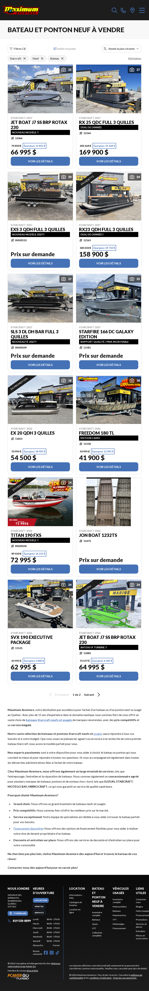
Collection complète (97, 934)
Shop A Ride (32, 970)
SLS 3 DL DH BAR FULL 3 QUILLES (35, 334)
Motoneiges (118, 924)
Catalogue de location (75, 904)
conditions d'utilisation (100, 978)
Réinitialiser (134, 58)
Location (77, 888)
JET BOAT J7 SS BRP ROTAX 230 (39, 125)
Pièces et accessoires (142, 937)
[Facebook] (46, 952)
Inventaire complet (97, 914)
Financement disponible (28, 828)
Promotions (142, 919)
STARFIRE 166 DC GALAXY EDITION (106, 334)
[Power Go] (35, 976)
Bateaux (96, 919)
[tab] (41, 900)
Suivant (89, 694)
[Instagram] (51, 952)
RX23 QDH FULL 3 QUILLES (106, 229)
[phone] (123, 10)
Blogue (139, 906)
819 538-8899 (22, 920)
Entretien (140, 931)
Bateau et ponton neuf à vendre (98, 897)
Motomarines (119, 915)
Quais (95, 924)
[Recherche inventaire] (114, 10)
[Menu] (142, 10)
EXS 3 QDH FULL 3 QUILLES (38, 229)
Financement (119, 928)
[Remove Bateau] (62, 58)
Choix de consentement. (125, 978)
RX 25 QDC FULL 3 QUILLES (106, 122)
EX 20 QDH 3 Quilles (33, 433)
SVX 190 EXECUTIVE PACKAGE (32, 640)
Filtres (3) (20, 48)
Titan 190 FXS (26, 535)
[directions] (132, 10)
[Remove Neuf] (42, 58)
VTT (94, 928)
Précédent (62, 694)
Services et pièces (141, 925)
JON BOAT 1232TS (98, 535)
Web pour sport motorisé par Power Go (34, 965)
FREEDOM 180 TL (96, 433)
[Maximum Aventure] (21, 10)
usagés (97, 733)
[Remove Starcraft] (24, 58)
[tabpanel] (46, 932)
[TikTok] (57, 952)
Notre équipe (142, 911)
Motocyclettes (120, 906)
